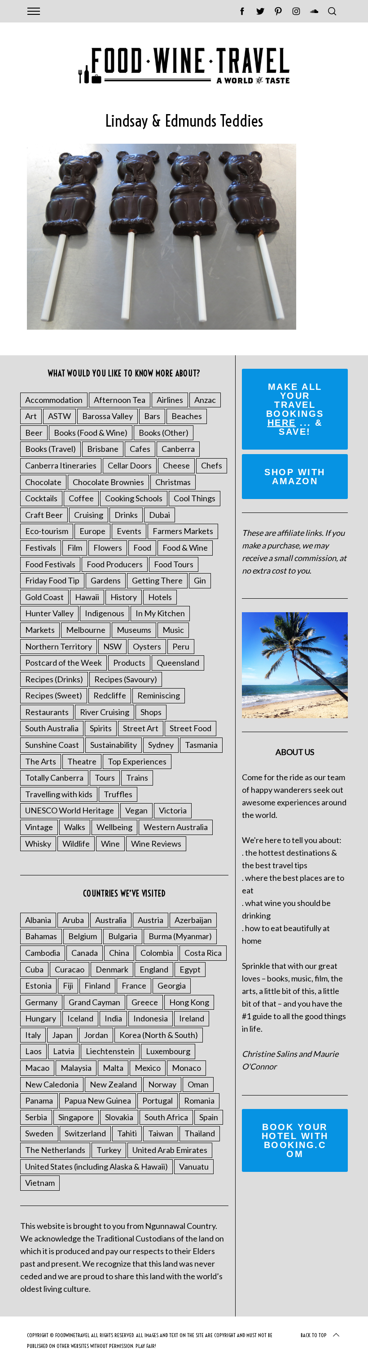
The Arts (40, 761)
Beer (34, 432)
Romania (199, 1100)
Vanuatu (194, 1166)
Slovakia (119, 1117)
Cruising (88, 515)
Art (31, 416)
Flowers (107, 547)
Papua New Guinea (97, 1100)
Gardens (106, 580)
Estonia (38, 985)
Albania (38, 920)
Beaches (186, 416)
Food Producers (115, 564)
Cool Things (194, 498)
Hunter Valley (49, 613)
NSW (112, 646)
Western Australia (176, 827)
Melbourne (85, 630)
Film (74, 547)
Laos (33, 1051)
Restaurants (47, 712)
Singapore (76, 1117)
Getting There (157, 580)
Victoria (173, 810)
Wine (110, 843)
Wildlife (76, 843)
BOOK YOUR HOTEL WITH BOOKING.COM (295, 1140)
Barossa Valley (107, 416)
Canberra (178, 449)
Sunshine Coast (52, 745)
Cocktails (41, 498)
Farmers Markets (183, 531)
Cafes (140, 449)
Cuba (34, 969)
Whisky (38, 843)
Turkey (108, 1150)
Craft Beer (44, 515)
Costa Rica (203, 953)
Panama (39, 1100)
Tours (105, 777)
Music (173, 630)
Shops (151, 712)
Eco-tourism (46, 531)
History (123, 597)
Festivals (40, 547)
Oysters (147, 646)
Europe (92, 531)
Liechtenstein (110, 1051)
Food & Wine (185, 547)
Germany (41, 1002)
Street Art (140, 728)
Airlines (170, 400)
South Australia (52, 728)
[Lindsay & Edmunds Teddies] (161, 326)
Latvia (63, 1051)
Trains (137, 777)
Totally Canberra (54, 777)
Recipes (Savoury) (125, 679)
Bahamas (41, 936)
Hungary (40, 1018)
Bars (152, 416)
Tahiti (127, 1133)
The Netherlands (55, 1150)
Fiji (68, 985)
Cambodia (42, 953)
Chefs (211, 465)
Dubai (159, 515)
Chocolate (43, 482)
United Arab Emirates (169, 1150)
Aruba (73, 920)
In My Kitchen (160, 613)
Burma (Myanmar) (180, 936)
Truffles (118, 794)
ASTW (59, 416)
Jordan (96, 1035)
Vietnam (40, 1183)
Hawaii (87, 597)
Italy (33, 1035)
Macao (37, 1068)
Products (129, 662)
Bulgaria (122, 936)
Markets (40, 630)
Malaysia (76, 1068)
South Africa (166, 1117)
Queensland (178, 662)
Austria (150, 920)
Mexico (148, 1068)
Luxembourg (168, 1051)
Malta (113, 1068)
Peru (180, 646)
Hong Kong (189, 1002)
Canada (84, 953)
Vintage (39, 827)
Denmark (112, 969)
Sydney (161, 745)
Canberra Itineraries (60, 465)
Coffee (81, 498)
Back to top (314, 1335)
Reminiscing (158, 695)
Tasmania (201, 745)
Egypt (190, 969)
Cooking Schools (133, 498)
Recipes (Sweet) (53, 695)
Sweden (39, 1133)
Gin (200, 580)
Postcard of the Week (63, 662)
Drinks (126, 515)
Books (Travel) (50, 449)
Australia (111, 920)
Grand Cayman (94, 1002)
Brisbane (102, 449)
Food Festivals (50, 564)
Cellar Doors (130, 465)
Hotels (160, 597)
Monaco (186, 1068)
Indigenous (104, 613)
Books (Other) (163, 432)
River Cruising (104, 712)
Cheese (176, 465)
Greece (144, 1002)
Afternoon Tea (119, 400)
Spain (208, 1117)
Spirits (101, 728)
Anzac (205, 400)
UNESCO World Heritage (69, 810)
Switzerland (85, 1133)
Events (129, 531)
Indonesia (150, 1018)
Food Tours (173, 564)
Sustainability (113, 745)
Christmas (173, 482)
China (119, 953)
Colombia (156, 953)
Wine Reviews (156, 843)
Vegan (136, 810)
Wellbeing (114, 827)
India (113, 1018)
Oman (198, 1084)
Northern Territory (58, 646)
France (134, 985)
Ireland (191, 1018)
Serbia (36, 1117)
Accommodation (54, 400)
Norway (162, 1084)
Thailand (199, 1133)
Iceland (80, 1018)
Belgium (82, 936)
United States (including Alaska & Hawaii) (96, 1166)
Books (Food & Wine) (90, 432)
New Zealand (113, 1084)
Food (142, 547)
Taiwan (160, 1133)
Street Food (190, 728)
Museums (134, 630)
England (154, 969)
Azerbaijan (193, 920)
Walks (74, 827)
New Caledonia (52, 1084)
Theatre (81, 761)
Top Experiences (137, 761)
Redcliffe (109, 695)
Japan (62, 1035)
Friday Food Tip (52, 580)
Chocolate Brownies (108, 482)
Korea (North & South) (158, 1035)
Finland (97, 985)
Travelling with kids (58, 794)
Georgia (172, 985)
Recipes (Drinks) (54, 679)
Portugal (157, 1100)
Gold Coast (44, 597)
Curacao (69, 969)
